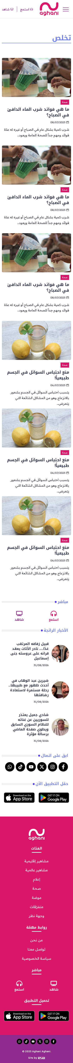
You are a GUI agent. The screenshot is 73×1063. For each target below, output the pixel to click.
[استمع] (54, 613)
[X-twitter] (42, 767)
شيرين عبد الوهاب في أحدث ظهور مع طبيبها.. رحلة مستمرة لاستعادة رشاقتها (29, 687)
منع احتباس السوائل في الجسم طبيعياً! (38, 375)
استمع (54, 620)
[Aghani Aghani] (49, 9)
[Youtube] (31, 767)
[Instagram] (52, 767)
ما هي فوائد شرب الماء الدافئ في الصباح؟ (38, 112)
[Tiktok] (20, 767)
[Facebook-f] (63, 767)
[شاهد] (19, 613)
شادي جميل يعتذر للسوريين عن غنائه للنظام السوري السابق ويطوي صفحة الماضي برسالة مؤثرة (30, 724)
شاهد (19, 620)
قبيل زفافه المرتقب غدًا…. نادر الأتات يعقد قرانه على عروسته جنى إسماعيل (30, 651)
